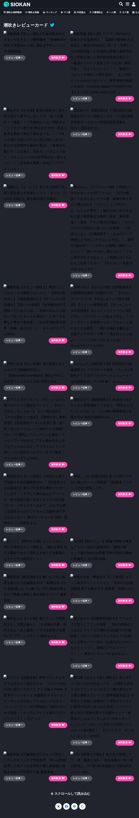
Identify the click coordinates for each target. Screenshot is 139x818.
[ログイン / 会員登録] (133, 4)
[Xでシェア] (58, 806)
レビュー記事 (13, 57)
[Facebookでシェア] (66, 806)
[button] (121, 4)
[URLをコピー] (82, 806)
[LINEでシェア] (74, 806)
